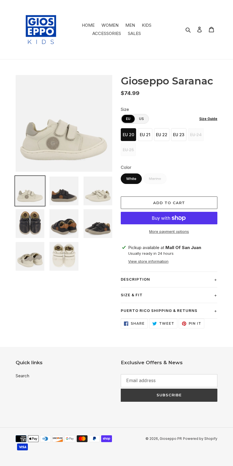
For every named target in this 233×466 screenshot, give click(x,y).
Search (22, 375)
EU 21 (145, 134)
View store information (148, 261)
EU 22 (161, 134)
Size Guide (208, 119)
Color (126, 167)
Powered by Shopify (200, 438)
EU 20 (128, 134)
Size (125, 109)
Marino (155, 178)
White (131, 178)
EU (128, 119)
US (141, 119)
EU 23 (178, 134)
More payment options (169, 231)
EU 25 (128, 149)
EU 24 (196, 134)
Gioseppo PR (171, 438)
